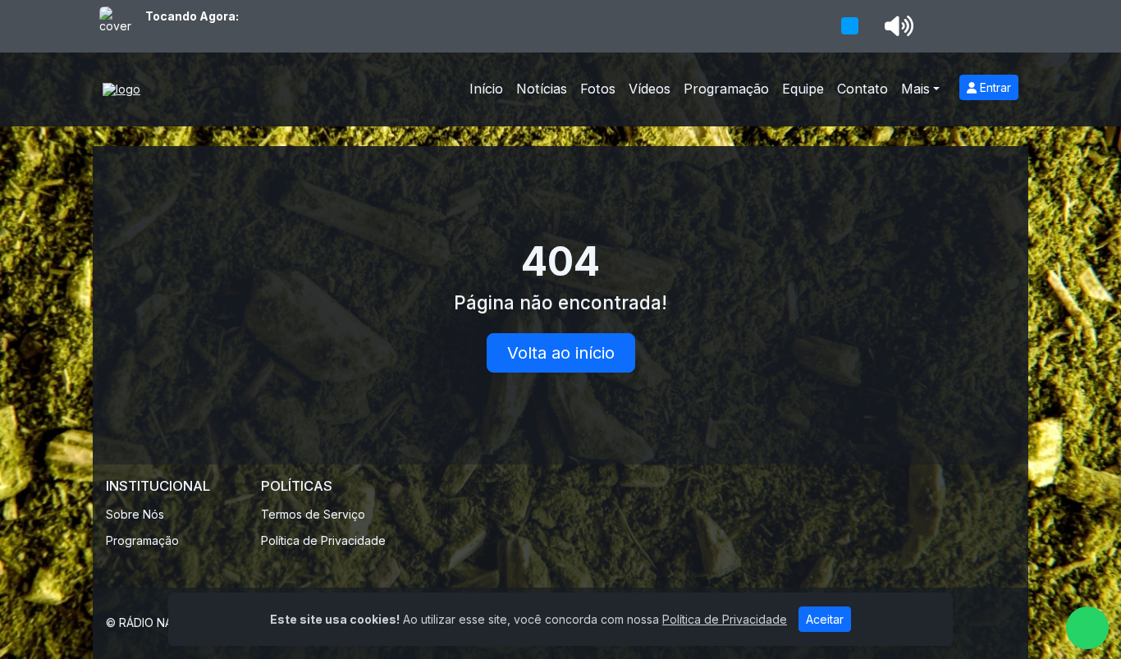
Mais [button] (915, 88)
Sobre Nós (135, 514)
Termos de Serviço (313, 514)
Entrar (994, 87)
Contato (862, 88)
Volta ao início (561, 353)
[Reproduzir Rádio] (849, 26)
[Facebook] (1002, 623)
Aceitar (825, 619)
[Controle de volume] (896, 26)
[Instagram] (969, 623)
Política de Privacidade (323, 540)
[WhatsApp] (1087, 627)
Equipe (803, 88)
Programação (726, 88)
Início (486, 88)
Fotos (597, 88)
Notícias (541, 88)
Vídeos (649, 88)
